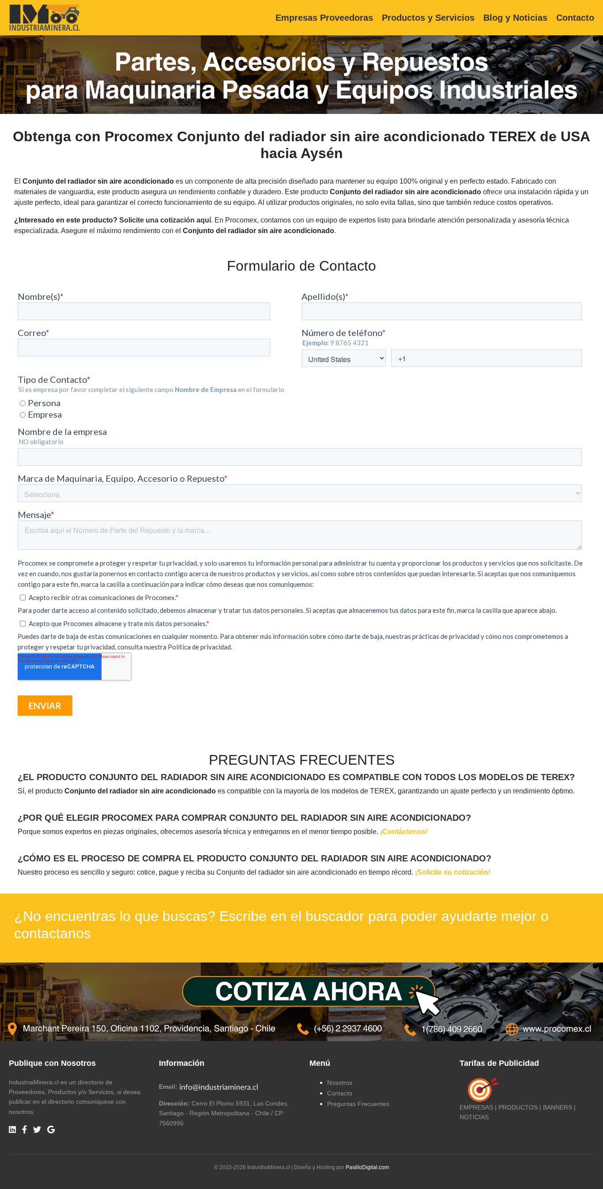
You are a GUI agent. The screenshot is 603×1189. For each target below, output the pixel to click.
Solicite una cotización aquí (165, 220)
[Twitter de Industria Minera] (37, 1130)
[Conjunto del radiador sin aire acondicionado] (301, 1001)
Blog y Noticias (515, 18)
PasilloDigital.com (367, 1167)
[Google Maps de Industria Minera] (51, 1130)
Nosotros (339, 1082)
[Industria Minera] (44, 17)
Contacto (575, 18)
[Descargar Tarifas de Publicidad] (482, 1089)
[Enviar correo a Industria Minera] (219, 1086)
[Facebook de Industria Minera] (24, 1130)
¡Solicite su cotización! (452, 872)
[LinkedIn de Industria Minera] (12, 1130)
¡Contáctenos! (404, 831)
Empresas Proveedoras (324, 18)
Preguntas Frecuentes (358, 1103)
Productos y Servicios (428, 18)
